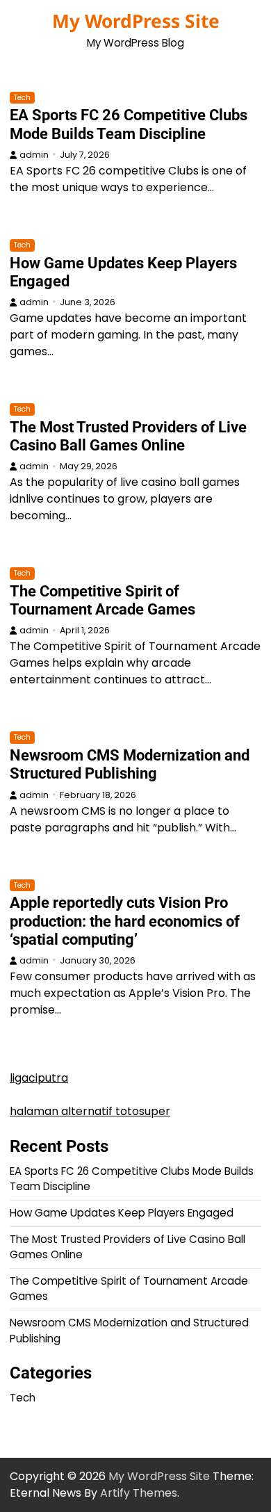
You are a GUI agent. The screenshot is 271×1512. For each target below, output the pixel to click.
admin (34, 155)
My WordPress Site (136, 20)
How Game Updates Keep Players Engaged (121, 1212)
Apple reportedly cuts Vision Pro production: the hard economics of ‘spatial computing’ (125, 921)
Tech (22, 97)
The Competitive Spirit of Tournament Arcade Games (102, 600)
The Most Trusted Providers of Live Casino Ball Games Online (128, 436)
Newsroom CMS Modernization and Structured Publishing (129, 764)
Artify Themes (138, 1493)
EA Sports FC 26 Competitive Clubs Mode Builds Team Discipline (128, 124)
